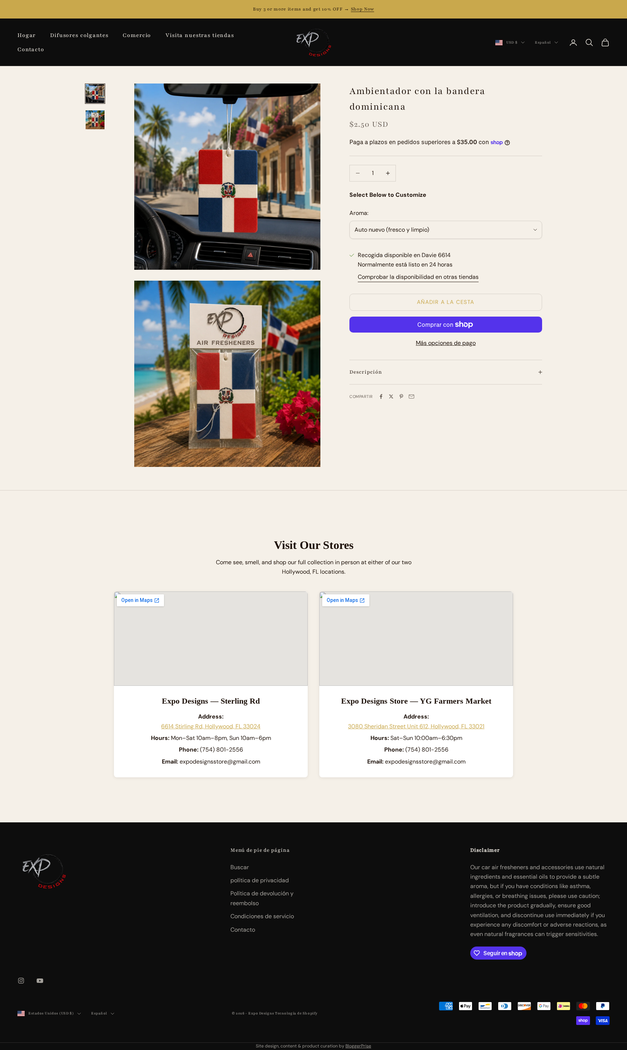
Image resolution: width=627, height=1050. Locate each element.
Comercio (137, 35)
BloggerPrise (358, 1046)
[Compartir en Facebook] (381, 396)
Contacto (30, 49)
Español (543, 42)
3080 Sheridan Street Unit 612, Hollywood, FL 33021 (416, 726)
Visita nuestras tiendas (199, 35)
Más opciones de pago (446, 343)
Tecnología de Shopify (296, 1013)
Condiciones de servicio (262, 916)
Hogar (26, 35)
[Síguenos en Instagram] (21, 980)
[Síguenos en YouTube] (40, 980)
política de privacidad (259, 880)
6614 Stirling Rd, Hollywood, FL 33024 (211, 726)
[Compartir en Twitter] (391, 396)
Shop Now (362, 9)
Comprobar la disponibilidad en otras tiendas (418, 277)
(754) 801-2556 (221, 749)
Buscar (239, 867)
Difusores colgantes (79, 35)
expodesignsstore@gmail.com (220, 761)
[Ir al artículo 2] (95, 120)
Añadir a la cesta (445, 302)
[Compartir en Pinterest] (401, 396)
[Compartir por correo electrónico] (411, 396)
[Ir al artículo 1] (95, 94)
